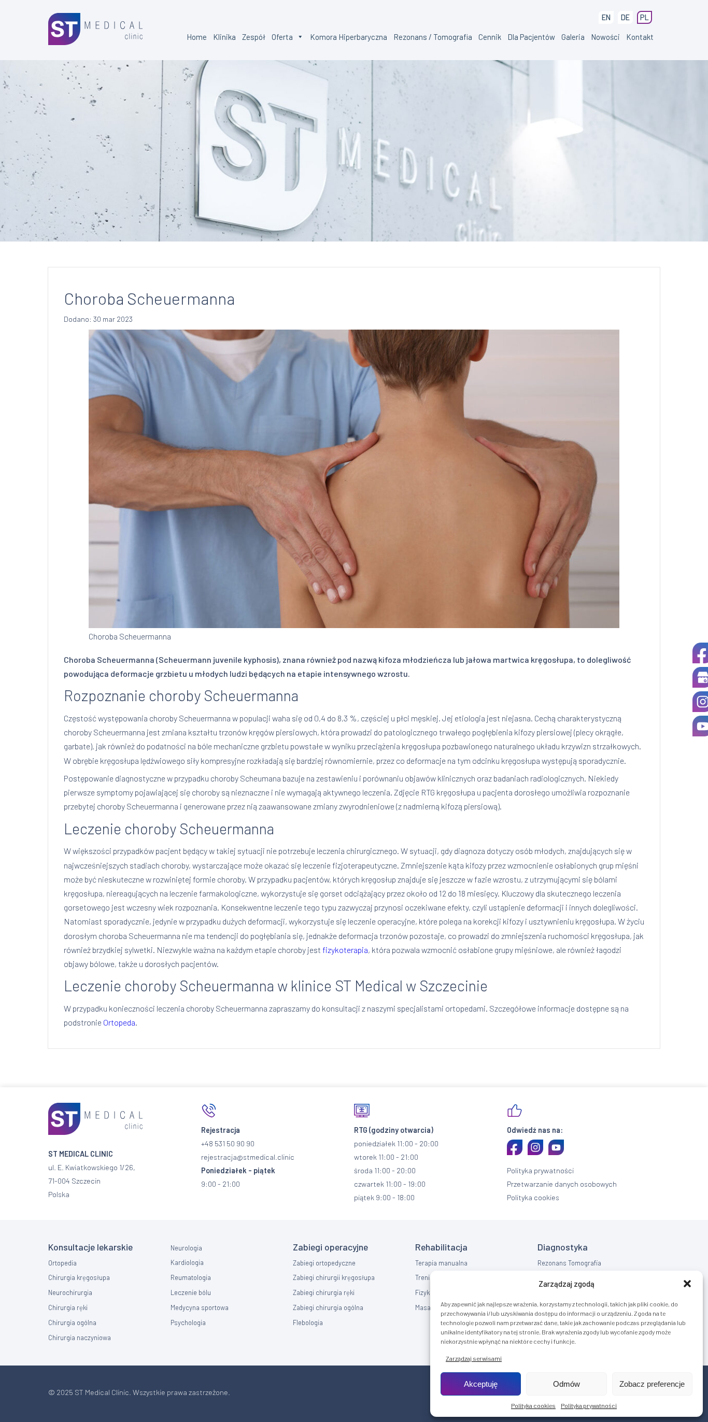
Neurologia (186, 1248)
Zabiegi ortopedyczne (324, 1263)
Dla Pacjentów (531, 36)
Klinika (224, 36)
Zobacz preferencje (652, 1384)
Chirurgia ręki (68, 1307)
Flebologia (308, 1322)
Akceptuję (481, 1384)
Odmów (566, 1384)
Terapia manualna (441, 1263)
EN (606, 17)
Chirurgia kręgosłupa (79, 1277)
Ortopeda (119, 1022)
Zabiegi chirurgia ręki (324, 1292)
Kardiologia (187, 1262)
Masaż (424, 1307)
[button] (687, 1283)
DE (625, 17)
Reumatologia (191, 1277)
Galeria (573, 36)
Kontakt (640, 36)
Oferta (282, 36)
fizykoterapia (345, 950)
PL (644, 17)
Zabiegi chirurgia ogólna (328, 1307)
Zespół (253, 36)
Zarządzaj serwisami (474, 1358)
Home (197, 36)
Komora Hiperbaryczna (348, 36)
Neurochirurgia (70, 1292)
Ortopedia (62, 1263)
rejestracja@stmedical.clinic (247, 1157)
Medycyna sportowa (200, 1307)
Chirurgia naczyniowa (79, 1337)
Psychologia (188, 1322)
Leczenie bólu (191, 1292)
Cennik (489, 36)
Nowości (605, 36)
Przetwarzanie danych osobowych (562, 1183)
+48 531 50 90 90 (227, 1143)
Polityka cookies (533, 1405)
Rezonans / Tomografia (432, 36)
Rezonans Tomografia (569, 1263)
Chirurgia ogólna (72, 1322)
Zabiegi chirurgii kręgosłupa (334, 1277)
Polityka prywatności (589, 1405)
